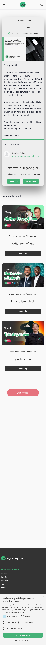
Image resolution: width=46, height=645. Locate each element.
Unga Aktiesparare (10, 569)
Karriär (4, 577)
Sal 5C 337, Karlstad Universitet (25, 33)
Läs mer (21, 612)
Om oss (4, 574)
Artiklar (4, 584)
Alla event (23, 392)
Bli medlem (31, 181)
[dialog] (23, 619)
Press (3, 587)
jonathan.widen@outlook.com (25, 156)
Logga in (14, 181)
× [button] (43, 597)
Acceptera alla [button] (23, 635)
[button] (23, 640)
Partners (4, 581)
